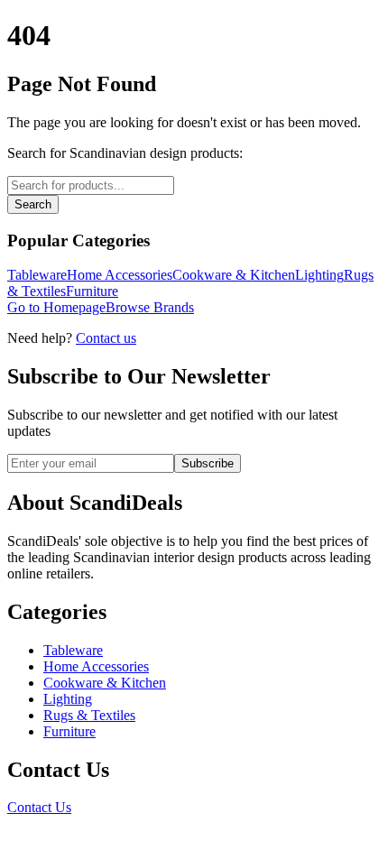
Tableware (37, 274)
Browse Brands (150, 307)
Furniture (92, 291)
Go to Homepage (56, 307)
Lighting (319, 274)
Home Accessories (119, 274)
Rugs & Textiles (89, 715)
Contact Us (39, 807)
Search (32, 204)
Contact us (106, 338)
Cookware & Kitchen (233, 274)
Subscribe (207, 463)
